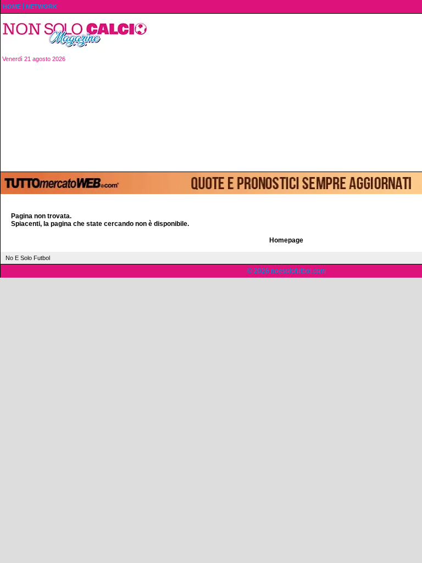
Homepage (286, 240)
